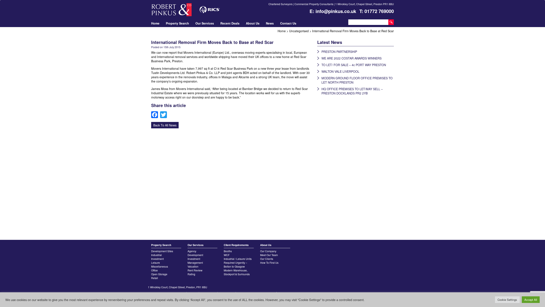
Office (154, 270)
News (270, 23)
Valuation (193, 266)
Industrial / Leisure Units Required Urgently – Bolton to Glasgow (238, 262)
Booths (228, 251)
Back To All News (164, 125)
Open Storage (159, 274)
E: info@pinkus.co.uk (333, 11)
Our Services (204, 23)
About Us (253, 23)
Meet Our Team (269, 255)
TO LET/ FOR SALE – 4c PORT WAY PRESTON (353, 65)
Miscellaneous (159, 266)
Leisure (155, 262)
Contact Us (288, 23)
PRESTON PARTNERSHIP (339, 51)
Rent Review (195, 270)
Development (195, 255)
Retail (154, 278)
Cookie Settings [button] (507, 300)
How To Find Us (269, 262)
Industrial (156, 255)
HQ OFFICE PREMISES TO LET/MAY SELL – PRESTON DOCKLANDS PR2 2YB (352, 91)
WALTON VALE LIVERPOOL (340, 71)
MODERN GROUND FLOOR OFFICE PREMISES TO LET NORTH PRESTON (357, 80)
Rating (191, 274)
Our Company (268, 251)
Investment (157, 259)
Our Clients (266, 259)
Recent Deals (230, 23)
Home (155, 23)
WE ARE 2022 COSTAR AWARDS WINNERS (351, 58)
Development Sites (162, 251)
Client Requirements (236, 245)
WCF (226, 255)
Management (195, 262)
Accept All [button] (530, 300)
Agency (192, 251)
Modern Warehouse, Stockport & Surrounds (237, 272)
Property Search (177, 23)
